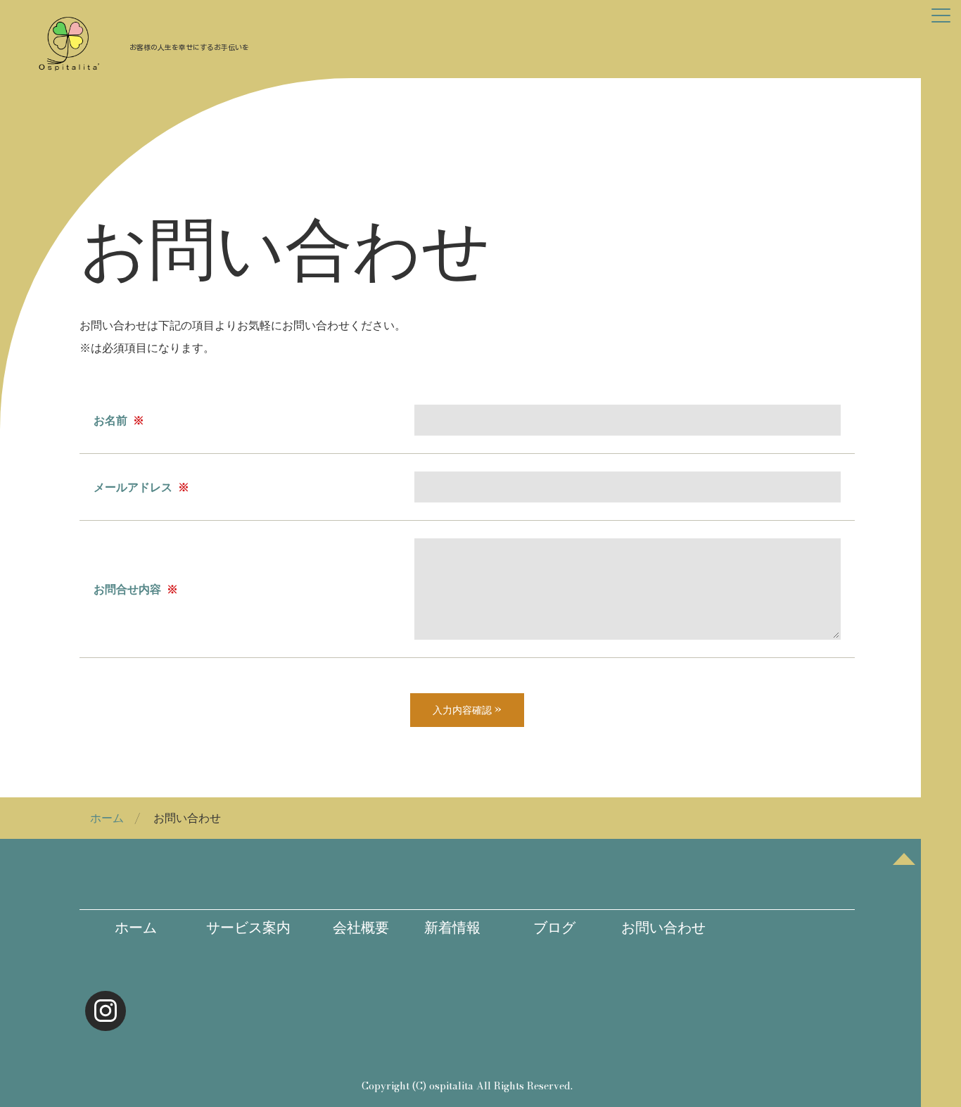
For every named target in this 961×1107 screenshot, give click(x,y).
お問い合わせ (663, 927)
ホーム (107, 817)
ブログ (545, 927)
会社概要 (347, 927)
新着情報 (445, 927)
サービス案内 (241, 927)
